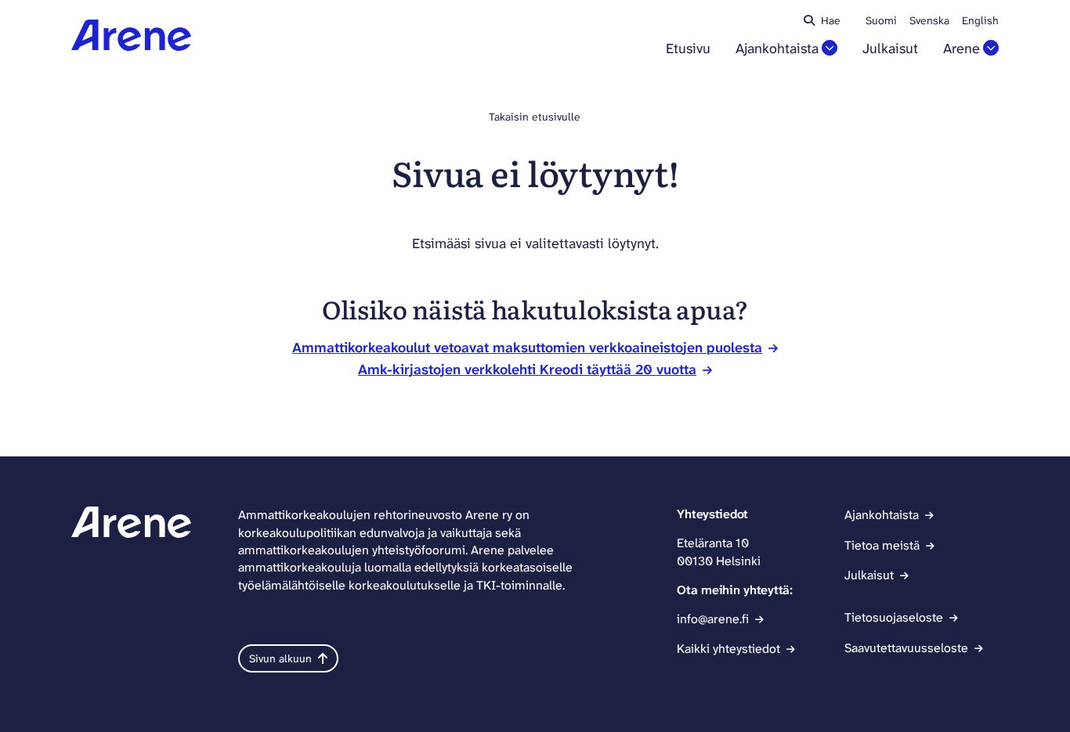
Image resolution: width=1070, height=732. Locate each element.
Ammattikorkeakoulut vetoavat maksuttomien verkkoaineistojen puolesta (527, 347)
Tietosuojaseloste (893, 617)
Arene (961, 49)
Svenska (929, 20)
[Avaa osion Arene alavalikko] (991, 48)
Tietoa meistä (882, 545)
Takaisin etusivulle (534, 117)
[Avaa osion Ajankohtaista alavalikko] (829, 48)
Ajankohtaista (777, 49)
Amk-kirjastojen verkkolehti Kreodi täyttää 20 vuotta (527, 369)
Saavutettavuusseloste (906, 648)
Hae (830, 20)
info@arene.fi (713, 619)
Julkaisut (890, 49)
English (980, 20)
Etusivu (688, 49)
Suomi (881, 20)
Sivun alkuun (280, 658)
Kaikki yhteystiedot (728, 648)
